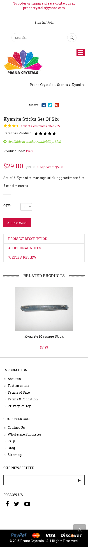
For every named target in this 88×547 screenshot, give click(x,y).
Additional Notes (24, 248)
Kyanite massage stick (44, 336)
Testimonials (19, 385)
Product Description (28, 239)
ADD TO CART (17, 223)
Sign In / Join (44, 22)
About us (14, 378)
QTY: (7, 205)
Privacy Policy (19, 406)
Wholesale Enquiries (24, 434)
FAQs (11, 441)
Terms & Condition (23, 399)
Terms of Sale (19, 392)
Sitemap (15, 455)
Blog (11, 448)
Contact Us (16, 427)
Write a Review (22, 257)
